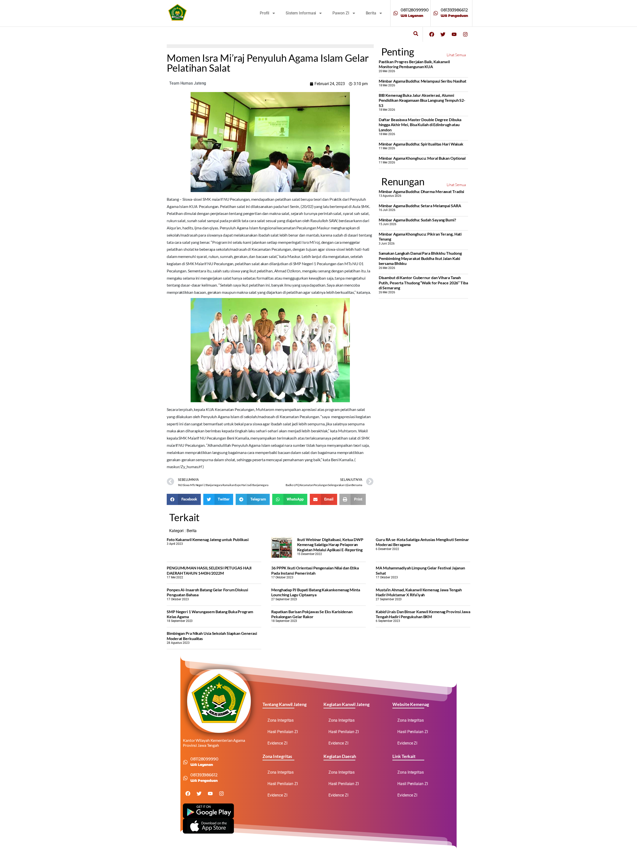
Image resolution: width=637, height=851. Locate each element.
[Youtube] (454, 34)
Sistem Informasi (301, 13)
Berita (371, 13)
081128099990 (415, 10)
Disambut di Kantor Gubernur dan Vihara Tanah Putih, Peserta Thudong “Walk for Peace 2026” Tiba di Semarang (423, 282)
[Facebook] (432, 34)
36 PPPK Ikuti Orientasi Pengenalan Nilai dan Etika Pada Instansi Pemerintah (315, 570)
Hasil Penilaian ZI (282, 731)
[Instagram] (465, 34)
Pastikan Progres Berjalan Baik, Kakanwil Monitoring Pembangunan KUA (414, 64)
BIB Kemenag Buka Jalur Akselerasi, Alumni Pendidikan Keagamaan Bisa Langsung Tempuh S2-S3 (422, 100)
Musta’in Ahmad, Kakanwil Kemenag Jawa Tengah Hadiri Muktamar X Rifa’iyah (419, 592)
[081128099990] (395, 13)
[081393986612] (435, 13)
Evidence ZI (277, 743)
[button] (415, 33)
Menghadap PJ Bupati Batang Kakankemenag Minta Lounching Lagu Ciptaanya (315, 592)
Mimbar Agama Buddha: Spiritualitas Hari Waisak (421, 144)
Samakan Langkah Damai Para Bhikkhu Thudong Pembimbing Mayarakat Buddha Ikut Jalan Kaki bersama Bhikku (420, 258)
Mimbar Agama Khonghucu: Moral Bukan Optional (422, 158)
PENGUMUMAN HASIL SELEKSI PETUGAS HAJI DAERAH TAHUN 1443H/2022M (209, 570)
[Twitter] (443, 34)
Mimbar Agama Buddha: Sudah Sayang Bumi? (417, 219)
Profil (264, 13)
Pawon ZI (340, 13)
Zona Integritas (280, 720)
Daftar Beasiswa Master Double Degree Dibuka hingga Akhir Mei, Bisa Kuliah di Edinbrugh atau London (420, 124)
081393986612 (454, 10)
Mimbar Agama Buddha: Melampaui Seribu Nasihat (423, 81)
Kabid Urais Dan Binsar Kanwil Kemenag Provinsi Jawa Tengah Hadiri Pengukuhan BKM (423, 614)
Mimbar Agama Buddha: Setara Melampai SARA (420, 205)
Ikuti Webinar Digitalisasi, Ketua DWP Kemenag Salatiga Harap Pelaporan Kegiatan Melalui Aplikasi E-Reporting (330, 544)
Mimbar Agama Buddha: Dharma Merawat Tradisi (421, 191)
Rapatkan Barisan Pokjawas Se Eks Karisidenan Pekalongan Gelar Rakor (312, 614)
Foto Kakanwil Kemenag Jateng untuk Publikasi (208, 539)
